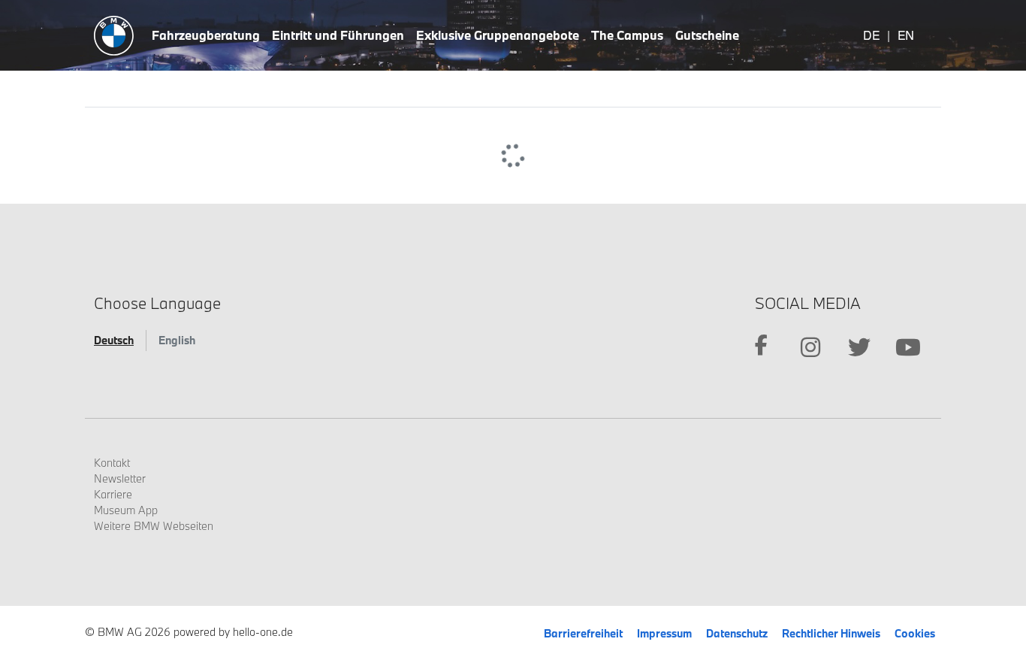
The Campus (627, 35)
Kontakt (112, 463)
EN (906, 35)
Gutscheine (707, 35)
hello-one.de (263, 632)
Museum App (126, 510)
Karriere (113, 494)
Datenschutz (738, 633)
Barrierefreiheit (584, 633)
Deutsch (114, 340)
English (176, 340)
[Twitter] (859, 347)
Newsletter (120, 478)
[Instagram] (810, 347)
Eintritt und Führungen (338, 35)
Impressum (665, 633)
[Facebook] (761, 347)
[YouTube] (908, 347)
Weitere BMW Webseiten (153, 526)
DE (871, 35)
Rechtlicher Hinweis (832, 633)
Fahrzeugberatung (206, 35)
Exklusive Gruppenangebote (497, 35)
